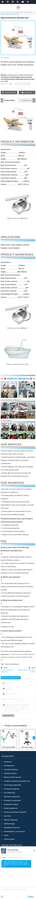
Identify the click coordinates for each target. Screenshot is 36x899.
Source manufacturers (17, 12)
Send (30, 897)
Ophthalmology (9, 824)
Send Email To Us (10, 92)
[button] (34, 737)
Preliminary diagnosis (11, 789)
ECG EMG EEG (9, 793)
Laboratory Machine (11, 769)
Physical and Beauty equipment (15, 812)
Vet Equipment (9, 765)
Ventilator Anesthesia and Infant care (17, 781)
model (6, 835)
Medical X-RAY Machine (12, 777)
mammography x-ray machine (14, 831)
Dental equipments (10, 808)
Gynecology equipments (12, 785)
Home (2, 12)
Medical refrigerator (11, 820)
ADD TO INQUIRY (22, 84)
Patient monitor (9, 839)
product (7, 12)
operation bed (28, 12)
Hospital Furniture (10, 773)
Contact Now (28, 92)
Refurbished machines (12, 827)
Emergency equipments (12, 800)
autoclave (7, 816)
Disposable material (11, 804)
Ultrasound (8, 762)
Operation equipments (12, 796)
